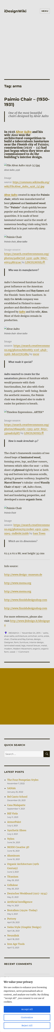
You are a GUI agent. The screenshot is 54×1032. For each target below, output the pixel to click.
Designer (8, 642)
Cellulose (12, 885)
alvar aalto (9, 636)
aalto (45, 633)
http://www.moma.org (17, 582)
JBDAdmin (13, 633)
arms (40, 636)
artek (46, 636)
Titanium (12, 876)
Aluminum (13, 855)
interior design (36, 642)
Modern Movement (22, 648)
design (37, 639)
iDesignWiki (15, 11)
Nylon (10, 838)
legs (23, 645)
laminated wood (12, 645)
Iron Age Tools (16, 943)
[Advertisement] (27, 51)
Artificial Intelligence (19, 901)
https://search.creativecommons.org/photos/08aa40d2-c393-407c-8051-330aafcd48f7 (26, 429)
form (16, 642)
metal (44, 645)
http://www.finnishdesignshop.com (25, 599)
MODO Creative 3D (18, 847)
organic (36, 648)
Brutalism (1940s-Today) (22, 910)
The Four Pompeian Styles (22, 779)
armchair (32, 636)
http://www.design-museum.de (23, 574)
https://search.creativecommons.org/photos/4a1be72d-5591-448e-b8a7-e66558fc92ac (26, 258)
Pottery (11, 918)
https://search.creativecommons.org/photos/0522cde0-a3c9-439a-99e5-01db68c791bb (27, 529)
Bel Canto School (17, 796)
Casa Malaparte (16, 805)
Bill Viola (12, 813)
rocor (36, 354)
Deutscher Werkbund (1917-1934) (27, 893)
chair (6, 639)
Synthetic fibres (16, 830)
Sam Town (39, 533)
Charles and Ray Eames (21, 639)
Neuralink (13, 935)
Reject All (27, 1025)
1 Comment (23, 652)
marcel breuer (33, 645)
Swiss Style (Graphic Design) (24, 927)
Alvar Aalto (24, 132)
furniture (24, 642)
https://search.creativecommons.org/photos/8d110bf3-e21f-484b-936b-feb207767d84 (27, 350)
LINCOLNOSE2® (35, 262)
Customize (27, 1017)
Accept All (27, 1009)
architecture (21, 636)
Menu (45, 11)
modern (8, 648)
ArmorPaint (14, 821)
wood (12, 652)
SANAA (11, 788)
